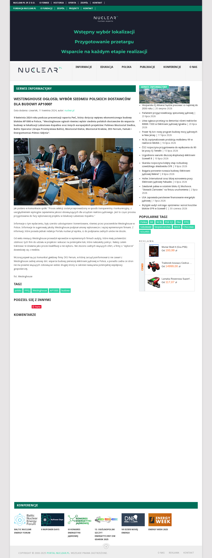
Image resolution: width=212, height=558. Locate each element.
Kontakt (97, 3)
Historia (58, 3)
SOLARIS (145, 231)
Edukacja (106, 67)
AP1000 (54, 290)
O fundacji (46, 8)
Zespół (84, 3)
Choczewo (188, 227)
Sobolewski (146, 227)
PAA (179, 222)
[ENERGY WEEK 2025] (160, 519)
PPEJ (27, 290)
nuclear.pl (69, 110)
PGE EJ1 (169, 222)
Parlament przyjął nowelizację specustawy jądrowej (167, 113)
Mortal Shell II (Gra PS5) (174, 247)
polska (18, 290)
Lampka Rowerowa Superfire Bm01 (177, 279)
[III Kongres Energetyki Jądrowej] (79, 519)
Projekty (74, 8)
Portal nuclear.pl (58, 553)
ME (151, 222)
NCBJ (159, 222)
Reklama (174, 552)
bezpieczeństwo (163, 227)
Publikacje (147, 67)
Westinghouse (40, 290)
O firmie (44, 3)
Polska (126, 67)
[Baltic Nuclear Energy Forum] (25, 519)
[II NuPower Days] (52, 519)
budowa (65, 290)
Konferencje (172, 67)
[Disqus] (75, 364)
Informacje (84, 67)
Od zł (169, 250)
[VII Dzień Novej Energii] (133, 519)
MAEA (177, 227)
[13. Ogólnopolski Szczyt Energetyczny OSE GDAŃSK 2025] (106, 519)
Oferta (72, 3)
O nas (193, 67)
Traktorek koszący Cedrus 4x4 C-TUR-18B (177, 263)
